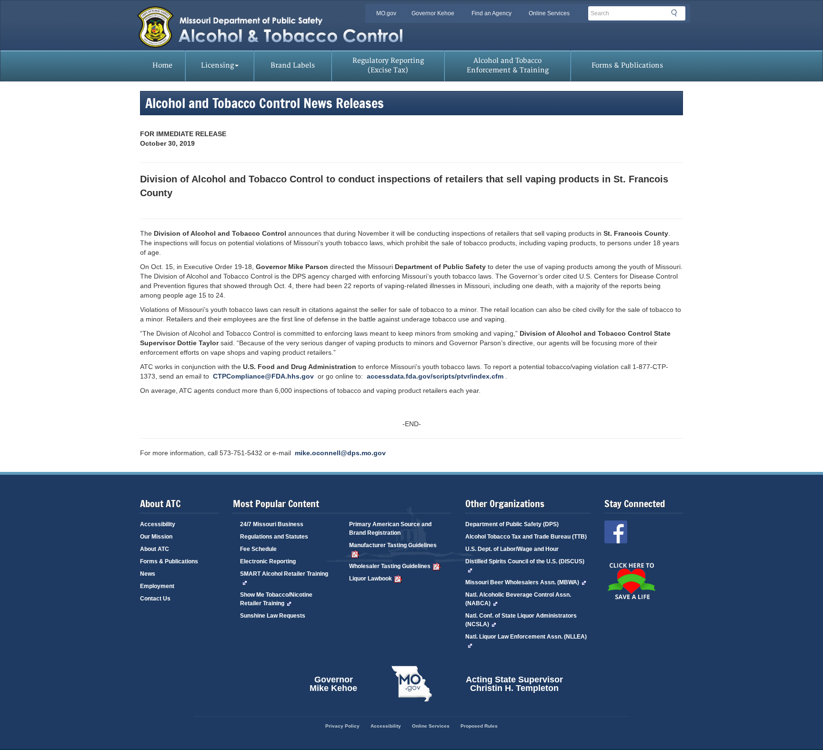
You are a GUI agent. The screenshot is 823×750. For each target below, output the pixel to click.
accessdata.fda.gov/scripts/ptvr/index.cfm (435, 376)
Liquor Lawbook (370, 578)
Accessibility (157, 524)
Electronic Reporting (268, 561)
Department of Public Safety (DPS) (512, 524)
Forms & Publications (627, 65)
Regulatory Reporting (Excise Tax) (388, 65)
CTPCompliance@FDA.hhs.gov (263, 376)
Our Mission (156, 536)
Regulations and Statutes (274, 536)
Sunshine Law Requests (272, 615)
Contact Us (155, 598)
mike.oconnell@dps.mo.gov (340, 453)
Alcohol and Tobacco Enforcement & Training (508, 65)
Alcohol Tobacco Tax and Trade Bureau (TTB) (526, 536)
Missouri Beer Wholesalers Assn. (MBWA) (522, 582)
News (147, 573)
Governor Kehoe (433, 13)
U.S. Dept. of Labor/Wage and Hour (512, 549)
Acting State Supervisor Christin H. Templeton (514, 683)
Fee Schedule (258, 549)
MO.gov (386, 13)
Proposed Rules (479, 726)
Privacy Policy (342, 726)
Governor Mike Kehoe (333, 683)
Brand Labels (293, 65)
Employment (157, 586)
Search (676, 14)
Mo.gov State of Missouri (411, 684)
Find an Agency (492, 13)
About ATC (154, 549)
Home (162, 65)
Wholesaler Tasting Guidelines (390, 566)
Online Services (549, 13)
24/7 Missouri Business (271, 524)
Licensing (217, 65)
